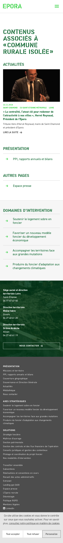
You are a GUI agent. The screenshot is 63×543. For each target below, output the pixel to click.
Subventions (9, 469)
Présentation (16, 148)
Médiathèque (9, 390)
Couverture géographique (15, 378)
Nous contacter (29, 345)
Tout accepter (13, 534)
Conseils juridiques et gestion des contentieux (25, 450)
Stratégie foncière (11, 434)
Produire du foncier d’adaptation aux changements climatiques (27, 422)
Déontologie (9, 496)
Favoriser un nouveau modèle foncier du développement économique (30, 411)
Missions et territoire (13, 370)
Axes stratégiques (14, 401)
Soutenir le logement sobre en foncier (21, 405)
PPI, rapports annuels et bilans (18, 374)
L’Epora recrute (10, 492)
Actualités (8, 386)
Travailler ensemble (13, 465)
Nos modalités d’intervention (17, 458)
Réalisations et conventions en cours (21, 473)
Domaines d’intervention (27, 210)
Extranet (7, 480)
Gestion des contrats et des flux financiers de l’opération (30, 446)
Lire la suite (10, 132)
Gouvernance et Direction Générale (20, 382)
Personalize (51, 534)
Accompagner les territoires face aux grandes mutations (30, 416)
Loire (51, 107)
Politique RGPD (10, 500)
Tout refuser (32, 534)
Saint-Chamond (10, 107)
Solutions (9, 430)
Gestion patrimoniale (13, 442)
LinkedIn (9, 508)
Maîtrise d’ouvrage (12, 438)
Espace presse (10, 488)
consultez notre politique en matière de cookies (34, 523)
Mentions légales (11, 504)
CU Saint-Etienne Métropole (33, 107)
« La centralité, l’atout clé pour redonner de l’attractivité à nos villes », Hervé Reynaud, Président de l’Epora (28, 115)
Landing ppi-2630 (11, 484)
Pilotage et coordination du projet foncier (23, 454)
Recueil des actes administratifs (18, 477)
